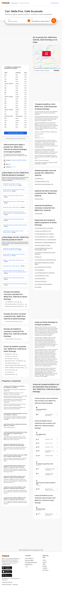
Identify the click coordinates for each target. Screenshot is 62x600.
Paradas (45, 566)
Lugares (45, 562)
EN (26, 566)
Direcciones (45, 570)
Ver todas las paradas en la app (15, 133)
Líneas (44, 560)
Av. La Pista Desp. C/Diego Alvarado (43, 284)
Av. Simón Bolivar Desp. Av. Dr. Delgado (44, 228)
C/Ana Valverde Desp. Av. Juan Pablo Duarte (45, 239)
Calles (44, 564)
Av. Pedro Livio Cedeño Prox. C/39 (43, 231)
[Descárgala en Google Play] (7, 567)
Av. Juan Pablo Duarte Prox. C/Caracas (44, 233)
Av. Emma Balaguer (39, 270)
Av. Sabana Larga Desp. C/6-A (42, 181)
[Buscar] (53, 20)
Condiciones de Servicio (7, 582)
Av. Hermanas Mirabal (40, 278)
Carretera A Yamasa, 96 (40, 281)
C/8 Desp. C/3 (38, 257)
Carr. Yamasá (38, 287)
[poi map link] (46, 58)
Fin (32, 19)
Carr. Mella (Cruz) (39, 178)
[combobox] (17, 21)
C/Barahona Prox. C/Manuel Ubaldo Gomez (45, 242)
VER (20, 301)
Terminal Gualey (39, 213)
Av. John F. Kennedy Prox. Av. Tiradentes (44, 236)
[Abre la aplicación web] (7, 575)
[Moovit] (5, 3)
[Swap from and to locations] (29, 20)
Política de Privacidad (6, 584)
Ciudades (45, 568)
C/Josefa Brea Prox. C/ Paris (42, 275)
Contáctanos (15, 584)
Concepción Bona (39, 198)
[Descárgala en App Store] (7, 571)
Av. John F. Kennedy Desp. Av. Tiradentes (44, 272)
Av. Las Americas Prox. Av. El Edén (43, 267)
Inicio (9, 19)
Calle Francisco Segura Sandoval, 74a (44, 184)
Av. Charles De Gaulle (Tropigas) (42, 245)
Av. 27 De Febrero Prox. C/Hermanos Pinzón (45, 259)
